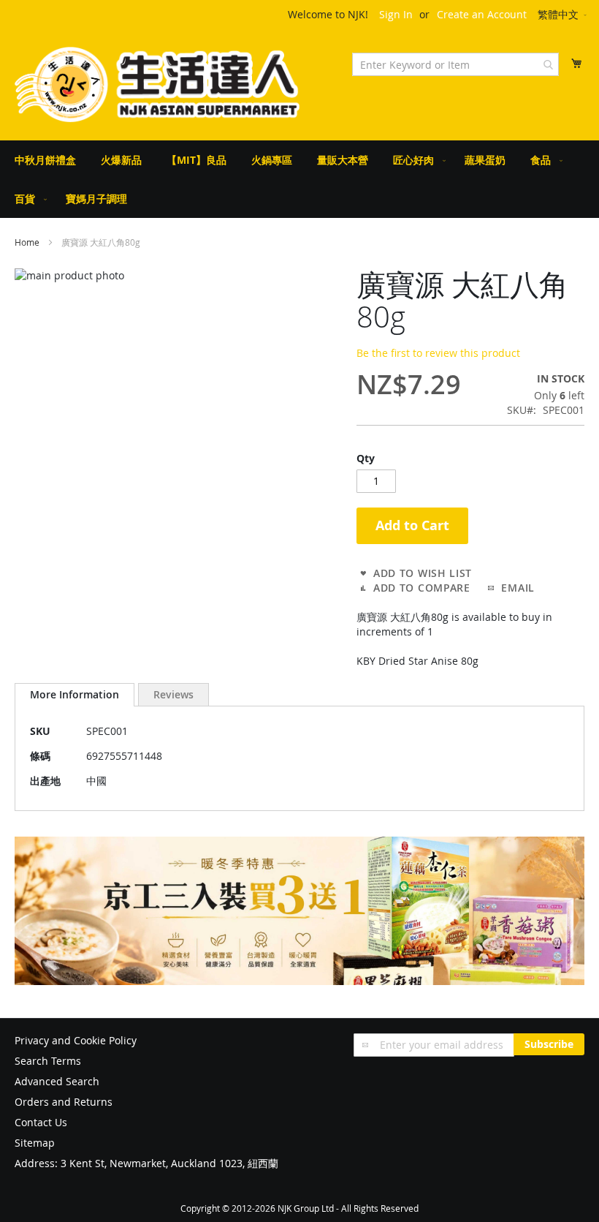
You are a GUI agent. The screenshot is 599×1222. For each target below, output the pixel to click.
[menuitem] (45, 159)
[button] (563, 15)
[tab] (74, 694)
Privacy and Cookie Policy (76, 1040)
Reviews (173, 694)
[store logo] (157, 84)
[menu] (299, 179)
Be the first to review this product (438, 353)
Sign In (396, 14)
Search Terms (48, 1061)
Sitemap (35, 1143)
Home (27, 242)
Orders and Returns (63, 1102)
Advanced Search (57, 1081)
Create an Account (482, 14)
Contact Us (41, 1122)
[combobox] (455, 64)
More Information (74, 694)
